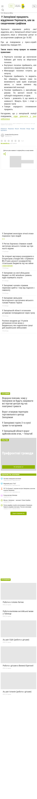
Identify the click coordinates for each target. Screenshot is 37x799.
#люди (28, 129)
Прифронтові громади (17, 453)
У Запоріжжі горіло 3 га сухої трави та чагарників (16, 424)
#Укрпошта (4, 129)
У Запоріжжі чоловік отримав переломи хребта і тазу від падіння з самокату (18, 287)
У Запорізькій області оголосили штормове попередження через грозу (18, 311)
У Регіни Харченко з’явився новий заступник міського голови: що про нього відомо (17, 246)
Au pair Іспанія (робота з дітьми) (17, 691)
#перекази (11, 129)
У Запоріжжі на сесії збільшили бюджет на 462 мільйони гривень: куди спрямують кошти (17, 275)
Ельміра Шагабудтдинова (11, 134)
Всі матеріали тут (18, 467)
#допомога (4, 130)
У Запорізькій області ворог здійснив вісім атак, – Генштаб (17, 432)
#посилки (22, 129)
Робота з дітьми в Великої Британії (18, 665)
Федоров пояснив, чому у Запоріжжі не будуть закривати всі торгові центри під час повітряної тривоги (17, 402)
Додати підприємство (18, 513)
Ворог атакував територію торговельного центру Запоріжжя (15, 414)
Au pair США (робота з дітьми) (16, 640)
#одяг (32, 129)
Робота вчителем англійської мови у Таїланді (18, 612)
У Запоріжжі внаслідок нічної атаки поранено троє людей (17, 234)
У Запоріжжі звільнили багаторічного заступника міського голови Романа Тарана (17, 300)
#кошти (17, 129)
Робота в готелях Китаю (13, 602)
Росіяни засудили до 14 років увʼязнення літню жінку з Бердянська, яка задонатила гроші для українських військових (17, 324)
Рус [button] (34, 6)
